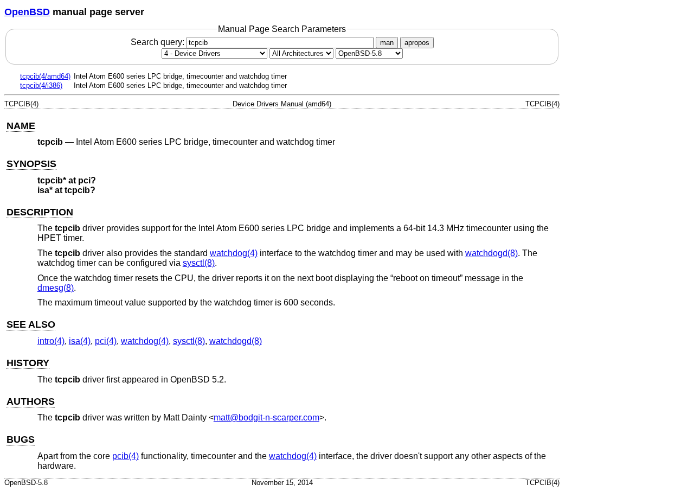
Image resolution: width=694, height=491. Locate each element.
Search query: (159, 42)
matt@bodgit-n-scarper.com (266, 417)
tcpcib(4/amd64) (45, 76)
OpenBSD (27, 12)
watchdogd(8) (491, 253)
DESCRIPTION (40, 212)
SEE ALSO (31, 324)
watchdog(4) (234, 253)
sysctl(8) (199, 262)
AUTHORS (31, 401)
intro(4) (51, 341)
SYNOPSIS (31, 163)
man (387, 43)
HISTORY (28, 363)
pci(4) (106, 341)
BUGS (21, 439)
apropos (416, 43)
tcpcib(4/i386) (41, 85)
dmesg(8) (55, 287)
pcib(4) (125, 456)
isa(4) (80, 341)
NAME (21, 125)
